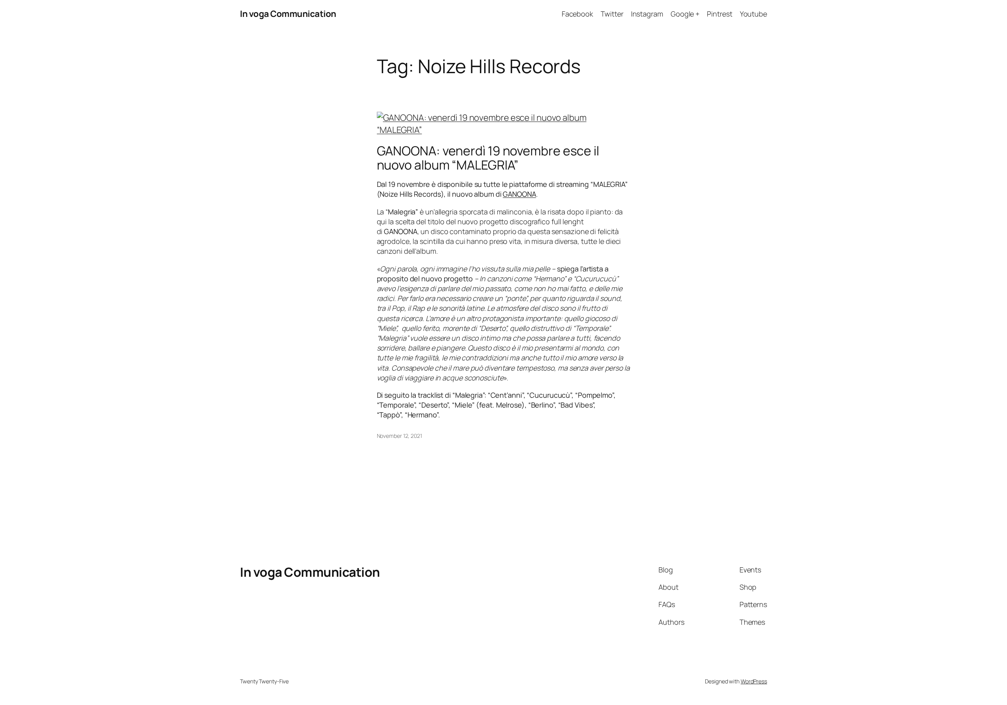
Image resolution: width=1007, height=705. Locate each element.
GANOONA (519, 194)
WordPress (754, 681)
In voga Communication (288, 14)
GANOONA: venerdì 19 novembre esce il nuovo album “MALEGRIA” (488, 158)
